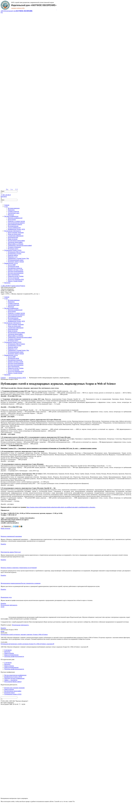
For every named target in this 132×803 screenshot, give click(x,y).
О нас (6, 206)
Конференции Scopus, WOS (16, 229)
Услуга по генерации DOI (16, 279)
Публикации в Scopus (14, 253)
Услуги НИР (12, 265)
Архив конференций (14, 227)
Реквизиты (11, 210)
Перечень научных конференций (14, 678)
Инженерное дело (6, 597)
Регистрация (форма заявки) (13, 681)
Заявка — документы (10, 680)
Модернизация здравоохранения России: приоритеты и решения (20, 583)
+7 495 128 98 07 (6, 195)
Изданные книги (13, 248)
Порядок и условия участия (16, 221)
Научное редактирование (15, 271)
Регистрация (12, 219)
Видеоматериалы (13, 226)
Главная (6, 205)
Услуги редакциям (13, 278)
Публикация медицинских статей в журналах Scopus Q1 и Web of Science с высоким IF (27, 644)
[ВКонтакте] (18, 526)
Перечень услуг (13, 257)
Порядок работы (13, 255)
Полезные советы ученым (16, 261)
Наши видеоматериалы (11, 655)
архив (2, 606)
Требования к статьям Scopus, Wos (18, 258)
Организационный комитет (16, 223)
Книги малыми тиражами (16, 232)
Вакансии (11, 214)
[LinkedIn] (16, 526)
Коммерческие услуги (11, 263)
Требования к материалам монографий (20, 245)
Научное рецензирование (15, 273)
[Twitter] (14, 526)
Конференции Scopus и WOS (13, 677)
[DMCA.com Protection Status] (66, 792)
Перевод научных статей (15, 269)
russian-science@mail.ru (18, 285)
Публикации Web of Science (16, 252)
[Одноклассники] (20, 526)
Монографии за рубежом (15, 244)
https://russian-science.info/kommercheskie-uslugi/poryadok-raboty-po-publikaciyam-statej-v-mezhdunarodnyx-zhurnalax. (60, 507)
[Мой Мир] (21, 526)
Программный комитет (15, 224)
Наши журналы (12, 239)
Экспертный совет (13, 213)
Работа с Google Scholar (15, 281)
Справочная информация (15, 235)
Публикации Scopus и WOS (12, 250)
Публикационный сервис (16, 260)
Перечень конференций (15, 218)
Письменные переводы (15, 268)
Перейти (3, 544)
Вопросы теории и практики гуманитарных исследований (19, 567)
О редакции (8, 650)
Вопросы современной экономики (11, 536)
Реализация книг (13, 237)
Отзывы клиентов (13, 211)
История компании (14, 208)
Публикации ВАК (13, 266)
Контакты (4, 196)
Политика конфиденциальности (14, 656)
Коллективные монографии (16, 240)
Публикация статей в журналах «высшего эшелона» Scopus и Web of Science (24, 634)
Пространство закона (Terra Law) (11, 552)
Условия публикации (14, 247)
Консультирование (13, 274)
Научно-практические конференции (15, 675)
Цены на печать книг (14, 234)
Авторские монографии (15, 242)
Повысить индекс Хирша (15, 276)
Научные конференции (11, 216)
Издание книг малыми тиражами (14, 687)
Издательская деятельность (12, 231)
